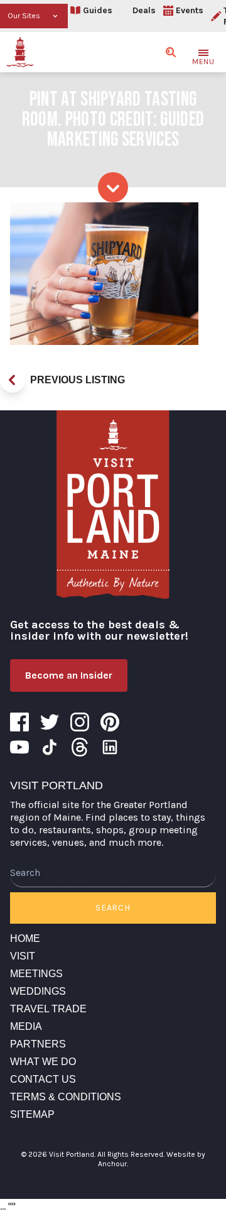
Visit (22, 956)
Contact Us (43, 1079)
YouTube (19, 747)
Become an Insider (68, 675)
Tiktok (49, 747)
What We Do (43, 1061)
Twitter (49, 722)
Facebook (19, 722)
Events (189, 10)
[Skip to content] (113, 187)
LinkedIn (109, 747)
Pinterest (109, 722)
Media (26, 1026)
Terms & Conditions (65, 1096)
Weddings (38, 991)
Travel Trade (48, 1008)
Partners (38, 1044)
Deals (144, 10)
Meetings (36, 973)
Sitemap (32, 1114)
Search (112, 907)
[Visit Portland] (20, 52)
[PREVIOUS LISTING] (12, 380)
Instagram (79, 722)
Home (25, 938)
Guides (97, 10)
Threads (79, 747)
